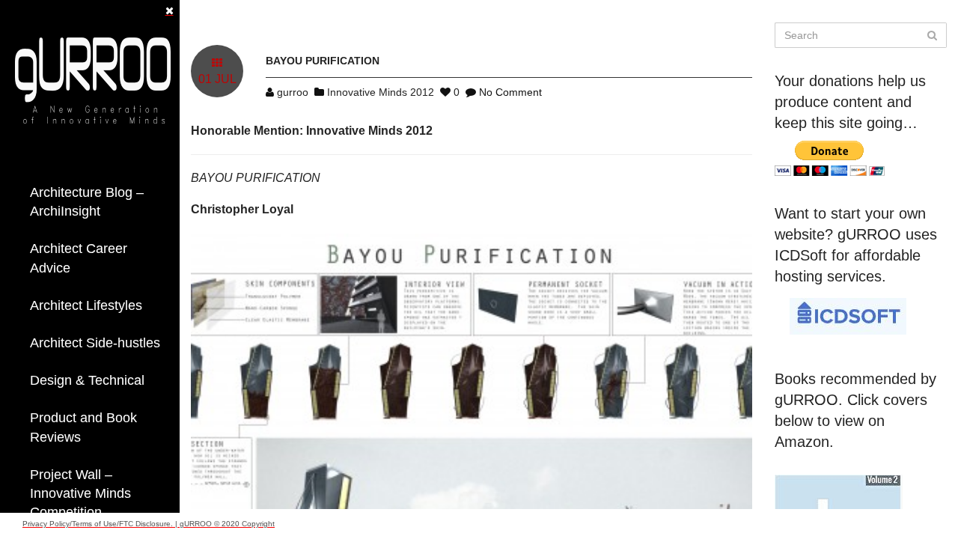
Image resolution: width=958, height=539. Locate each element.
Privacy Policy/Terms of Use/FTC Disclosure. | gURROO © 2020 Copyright (148, 524)
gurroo (292, 92)
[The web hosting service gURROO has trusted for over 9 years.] (848, 315)
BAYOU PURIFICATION (322, 61)
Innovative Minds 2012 (380, 92)
